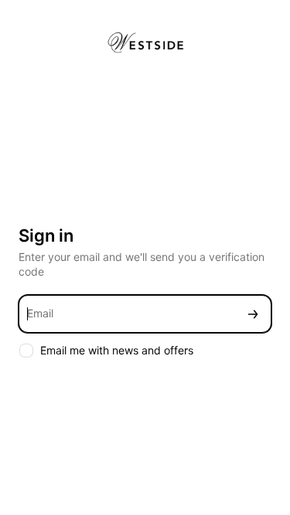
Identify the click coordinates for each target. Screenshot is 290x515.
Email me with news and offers (116, 350)
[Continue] (253, 313)
